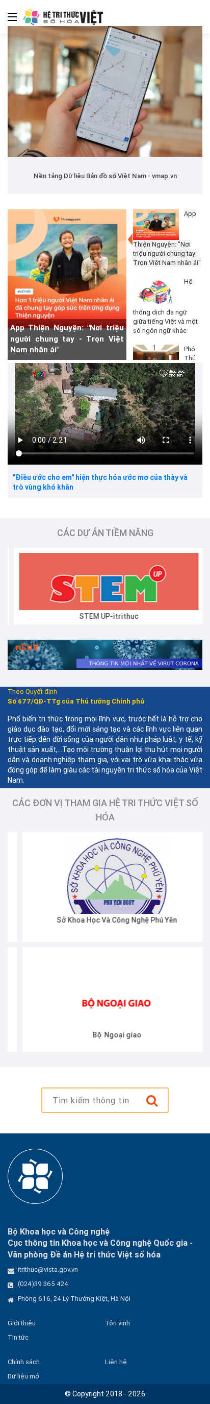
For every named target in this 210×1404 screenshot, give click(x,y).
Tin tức (18, 1337)
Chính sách (24, 1362)
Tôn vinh (117, 1323)
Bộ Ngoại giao (102, 1034)
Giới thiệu (22, 1323)
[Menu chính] (8, 17)
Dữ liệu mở (23, 1376)
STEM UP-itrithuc (102, 616)
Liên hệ (116, 1362)
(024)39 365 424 (43, 1283)
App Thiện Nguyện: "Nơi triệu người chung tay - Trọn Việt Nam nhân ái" (67, 338)
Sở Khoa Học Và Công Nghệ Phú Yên (102, 920)
